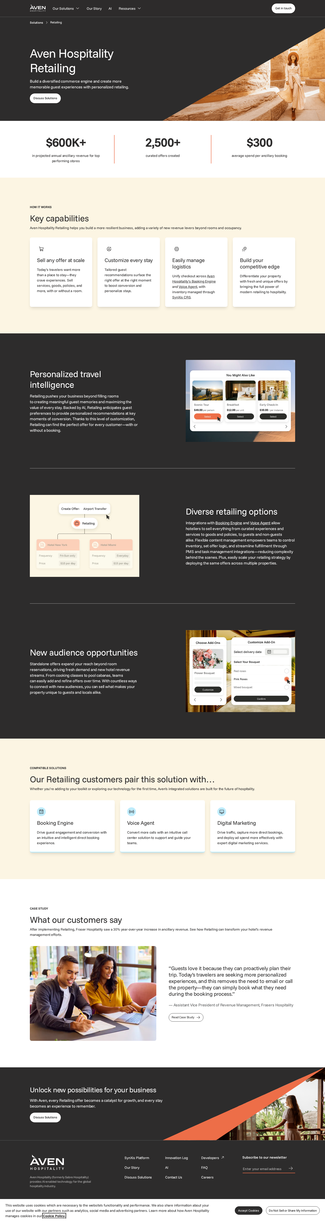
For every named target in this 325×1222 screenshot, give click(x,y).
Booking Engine (228, 522)
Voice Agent (188, 286)
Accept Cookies (248, 1210)
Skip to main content (16, 2)
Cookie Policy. (54, 1216)
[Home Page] (38, 7)
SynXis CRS (181, 297)
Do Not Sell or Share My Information (293, 1210)
